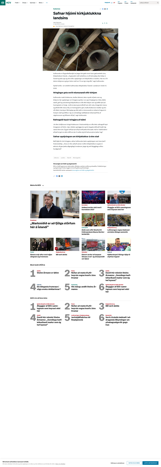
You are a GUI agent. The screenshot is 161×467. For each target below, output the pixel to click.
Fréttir (17, 2)
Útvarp (24, 2)
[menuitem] (19, 2)
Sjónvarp (32, 2)
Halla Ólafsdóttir (57, 22)
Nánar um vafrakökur (60, 464)
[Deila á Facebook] (102, 9)
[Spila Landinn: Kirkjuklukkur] (80, 49)
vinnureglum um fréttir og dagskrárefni (83, 170)
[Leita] (158, 3)
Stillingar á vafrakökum (117, 463)
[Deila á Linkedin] (107, 9)
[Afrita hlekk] (100, 9)
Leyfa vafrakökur (150, 463)
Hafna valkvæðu (134, 463)
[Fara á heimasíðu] (7, 2)
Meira (40, 2)
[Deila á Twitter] (105, 9)
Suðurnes (56, 9)
